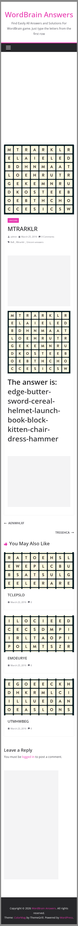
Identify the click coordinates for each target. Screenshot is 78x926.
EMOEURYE (17, 658)
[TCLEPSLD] (39, 555)
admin (14, 236)
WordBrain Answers (39, 14)
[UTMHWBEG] (39, 681)
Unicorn (13, 220)
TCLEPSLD (16, 594)
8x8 (12, 242)
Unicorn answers (35, 242)
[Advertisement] (39, 104)
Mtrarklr (20, 242)
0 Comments (47, 236)
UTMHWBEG (18, 721)
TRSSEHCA (62, 533)
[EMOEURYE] (39, 618)
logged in (28, 757)
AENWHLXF (16, 523)
